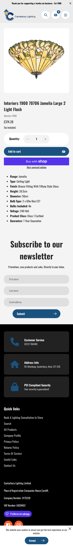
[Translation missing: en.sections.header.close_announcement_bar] (70, 3)
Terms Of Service (13, 453)
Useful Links (10, 459)
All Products (10, 429)
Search (7, 423)
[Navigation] (65, 15)
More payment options (36, 167)
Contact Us (9, 465)
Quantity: (14, 139)
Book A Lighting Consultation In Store (23, 417)
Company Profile (12, 435)
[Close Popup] (70, 528)
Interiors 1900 (10, 116)
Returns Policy (11, 447)
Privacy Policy (11, 441)
